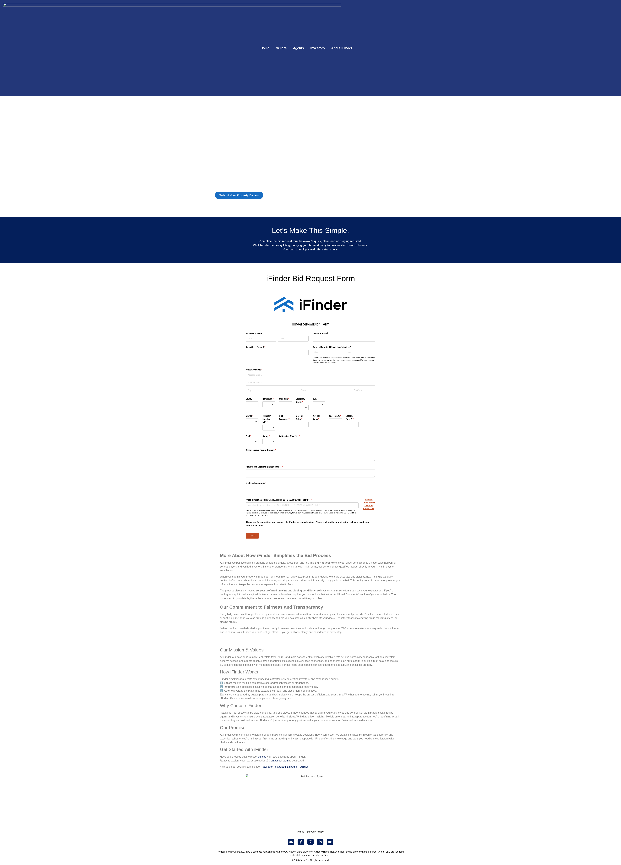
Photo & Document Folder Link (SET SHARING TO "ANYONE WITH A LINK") (282, 499)
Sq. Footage (335, 415)
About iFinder (341, 48)
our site (262, 756)
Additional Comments (260, 483)
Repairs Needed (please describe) (265, 450)
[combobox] (324, 390)
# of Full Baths (302, 417)
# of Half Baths (319, 417)
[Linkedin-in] (320, 842)
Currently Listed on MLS (268, 419)
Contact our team (279, 760)
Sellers (281, 48)
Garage (268, 436)
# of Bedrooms (285, 417)
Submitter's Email (325, 333)
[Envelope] (291, 842)
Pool (252, 436)
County (252, 398)
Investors (317, 48)
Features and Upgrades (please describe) (268, 466)
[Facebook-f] (301, 842)
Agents (298, 48)
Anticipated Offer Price (293, 436)
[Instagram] (310, 842)
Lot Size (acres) (352, 417)
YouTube (303, 766)
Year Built (285, 398)
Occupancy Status (302, 400)
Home (265, 48)
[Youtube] (330, 842)
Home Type (268, 398)
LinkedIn (292, 766)
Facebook (267, 766)
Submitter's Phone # (259, 347)
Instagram (280, 766)
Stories (252, 415)
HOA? (319, 398)
